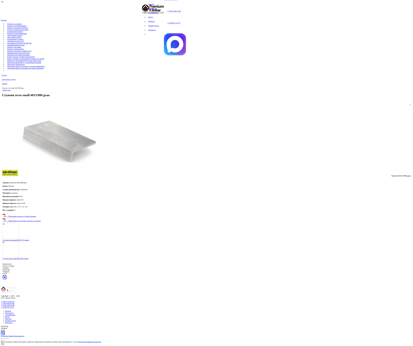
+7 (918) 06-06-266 (7, 303)
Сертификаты (10, 315)
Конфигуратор (10, 321)
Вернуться (6, 90)
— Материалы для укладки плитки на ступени (23, 221)
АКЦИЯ (4, 84)
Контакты (8, 323)
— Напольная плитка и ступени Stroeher (21, 216)
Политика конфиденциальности (89, 342)
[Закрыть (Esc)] (8, 338)
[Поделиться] (6, 338)
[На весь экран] (4, 338)
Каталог (4, 75)
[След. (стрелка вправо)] (4, 340)
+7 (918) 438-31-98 (174, 11)
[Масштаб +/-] (2, 338)
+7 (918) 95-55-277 (174, 23)
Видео (7, 317)
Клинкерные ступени (9, 79)
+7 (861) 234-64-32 (7, 301)
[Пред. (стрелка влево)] (2, 340)
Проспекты (9, 313)
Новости (8, 319)
